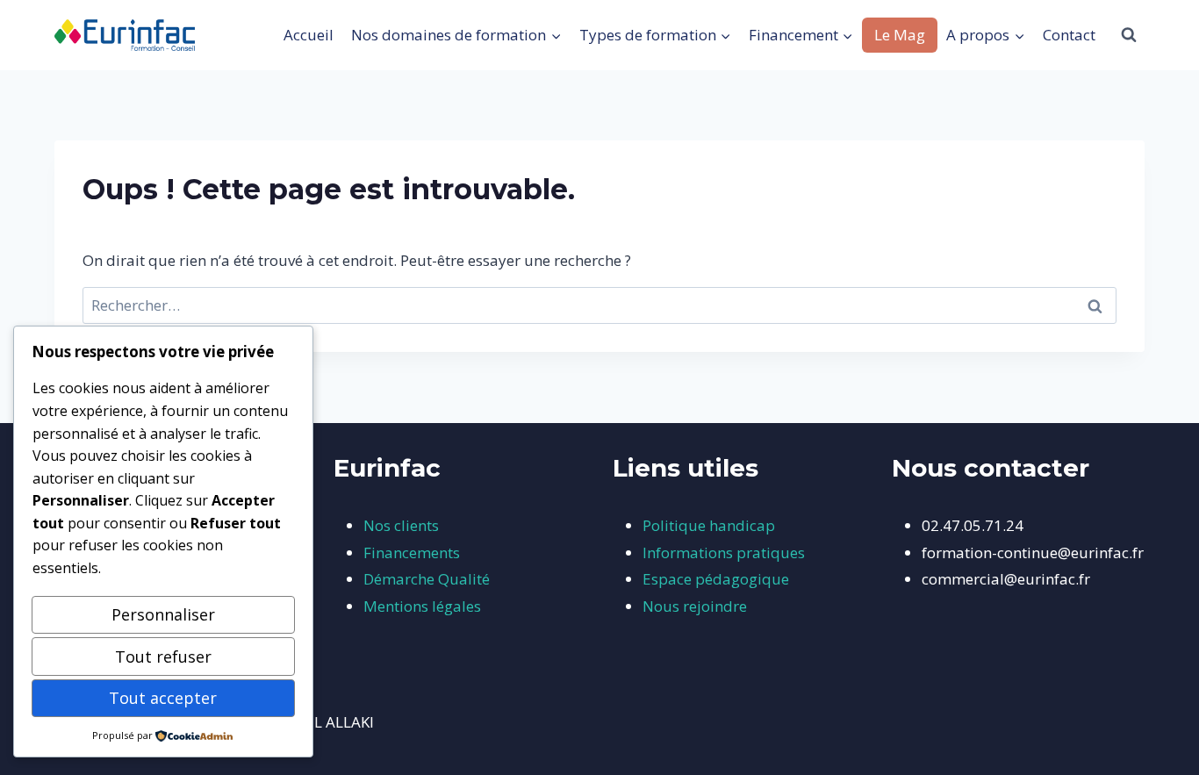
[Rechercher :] (599, 305)
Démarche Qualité (426, 579)
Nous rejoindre (695, 606)
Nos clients (401, 525)
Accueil (309, 35)
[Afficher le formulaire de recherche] (1129, 35)
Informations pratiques (724, 552)
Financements (411, 552)
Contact (1069, 35)
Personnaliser (163, 614)
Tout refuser (163, 656)
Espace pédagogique (716, 579)
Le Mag (899, 35)
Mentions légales (422, 606)
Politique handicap (709, 525)
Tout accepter (163, 697)
